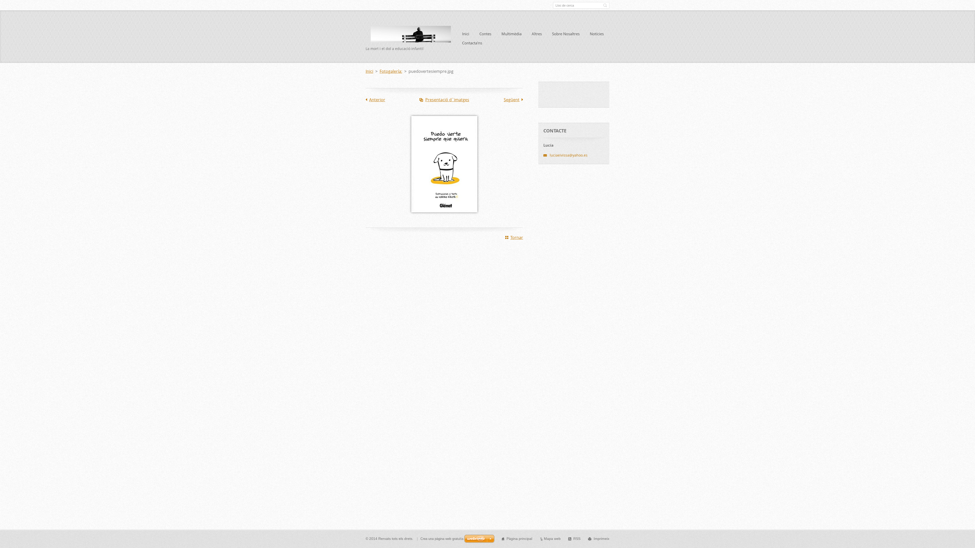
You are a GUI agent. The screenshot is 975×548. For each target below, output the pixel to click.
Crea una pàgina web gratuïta (441, 539)
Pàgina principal (519, 539)
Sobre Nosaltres (566, 33)
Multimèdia (511, 33)
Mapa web (552, 539)
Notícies (597, 33)
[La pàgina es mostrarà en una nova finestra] (444, 216)
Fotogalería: (391, 71)
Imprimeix (601, 539)
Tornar (516, 237)
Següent (511, 99)
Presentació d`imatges (447, 99)
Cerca (605, 5)
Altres (537, 33)
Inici (465, 33)
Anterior (377, 99)
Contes (485, 33)
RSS (576, 539)
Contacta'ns (472, 42)
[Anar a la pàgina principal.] (408, 39)
